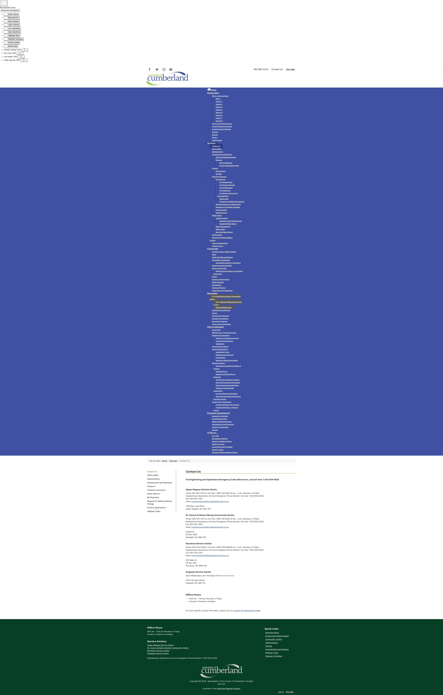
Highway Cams (153, 511)
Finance (150, 486)
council (237, 610)
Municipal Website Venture (228, 688)
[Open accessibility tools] (3, 3)
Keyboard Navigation (10, 10)
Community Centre (273, 639)
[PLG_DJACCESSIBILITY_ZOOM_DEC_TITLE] (23, 50)
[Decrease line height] (19, 56)
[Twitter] (157, 69)
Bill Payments (153, 497)
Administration (153, 479)
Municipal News (272, 632)
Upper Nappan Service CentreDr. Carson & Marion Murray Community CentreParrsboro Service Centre (168, 648)
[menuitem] (211, 90)
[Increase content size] (26, 50)
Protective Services (155, 490)
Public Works (153, 494)
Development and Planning (159, 482)
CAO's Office (152, 475)
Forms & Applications (156, 507)
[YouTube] (170, 69)
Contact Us (277, 69)
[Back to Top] (439, 687)
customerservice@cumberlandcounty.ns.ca (210, 501)
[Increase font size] (21, 53)
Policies (268, 646)
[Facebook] (150, 69)
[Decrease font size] (18, 53)
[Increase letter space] (25, 60)
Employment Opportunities (277, 636)
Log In (281, 692)
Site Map (290, 69)
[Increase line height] (22, 56)
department (249, 610)
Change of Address (273, 656)
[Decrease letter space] (22, 60)
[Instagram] (164, 69)
